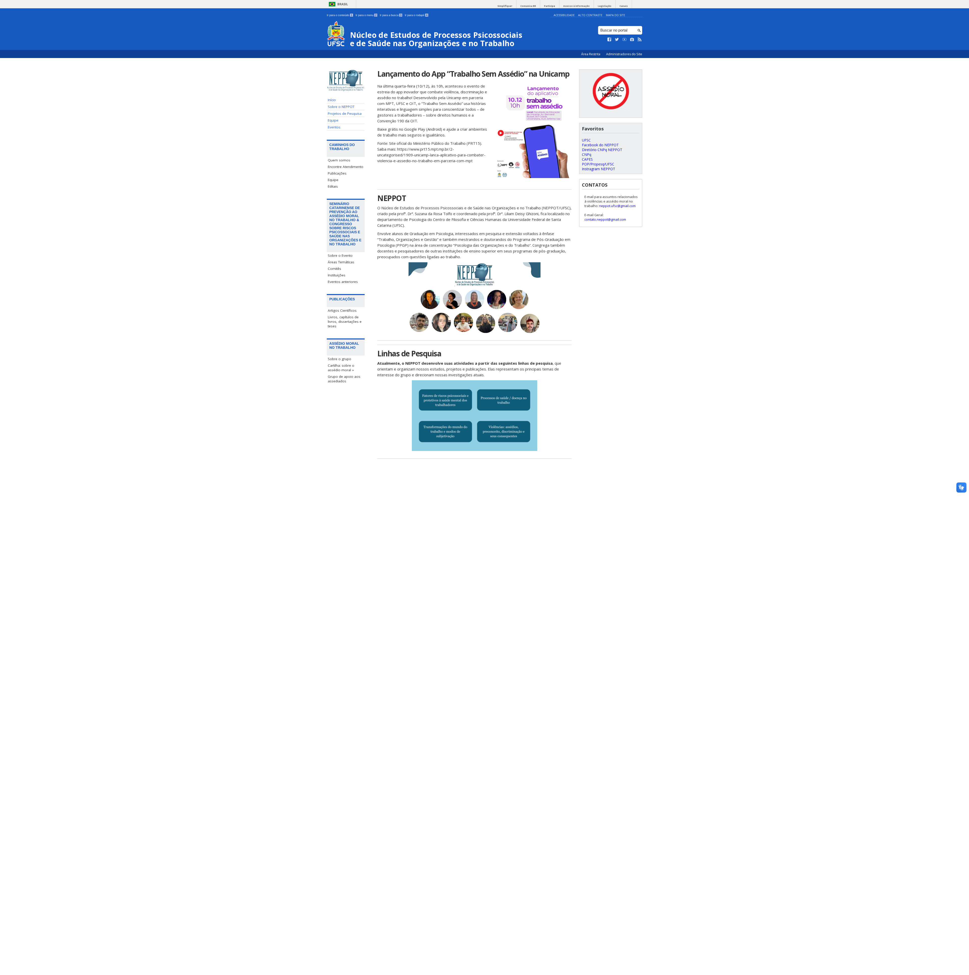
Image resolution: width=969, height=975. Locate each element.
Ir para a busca (390, 15)
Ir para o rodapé (416, 15)
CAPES (587, 159)
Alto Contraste (590, 15)
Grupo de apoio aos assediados (344, 378)
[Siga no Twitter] (617, 40)
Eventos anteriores (343, 281)
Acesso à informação (576, 6)
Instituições (336, 275)
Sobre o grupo (339, 359)
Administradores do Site (624, 54)
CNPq (586, 154)
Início (332, 100)
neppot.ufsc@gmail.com (617, 206)
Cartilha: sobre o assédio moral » (341, 367)
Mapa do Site (615, 15)
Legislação (604, 6)
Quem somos (339, 160)
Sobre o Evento (340, 255)
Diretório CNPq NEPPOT (602, 149)
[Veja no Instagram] (632, 40)
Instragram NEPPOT (598, 168)
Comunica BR (528, 6)
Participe (549, 6)
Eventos (334, 127)
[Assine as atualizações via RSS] (640, 40)
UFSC (586, 140)
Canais (624, 6)
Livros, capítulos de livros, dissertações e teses (345, 321)
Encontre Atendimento (345, 166)
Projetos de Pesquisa (345, 113)
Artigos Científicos (342, 310)
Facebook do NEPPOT (600, 144)
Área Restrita (591, 54)
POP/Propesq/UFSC (598, 164)
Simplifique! (504, 6)
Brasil (342, 4)
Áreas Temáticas (341, 262)
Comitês (334, 268)
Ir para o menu (366, 15)
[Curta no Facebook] (609, 40)
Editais (333, 186)
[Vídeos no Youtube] (625, 40)
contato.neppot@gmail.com (605, 219)
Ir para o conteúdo (339, 15)
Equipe (333, 120)
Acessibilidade (564, 15)
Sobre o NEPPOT (341, 106)
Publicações (337, 173)
